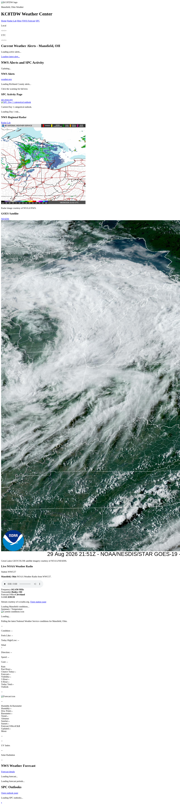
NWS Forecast (28, 21)
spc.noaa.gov (7, 99)
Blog (19, 21)
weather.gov (6, 79)
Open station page (38, 602)
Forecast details (8, 771)
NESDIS (5, 219)
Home (4, 21)
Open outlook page (9, 793)
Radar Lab (12, 21)
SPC (38, 21)
